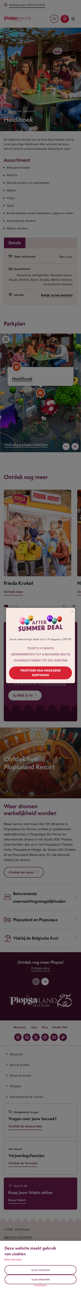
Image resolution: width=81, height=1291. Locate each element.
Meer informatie (13, 1259)
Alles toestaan (40, 1270)
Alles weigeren (40, 1279)
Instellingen (40, 1285)
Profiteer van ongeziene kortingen (40, 672)
